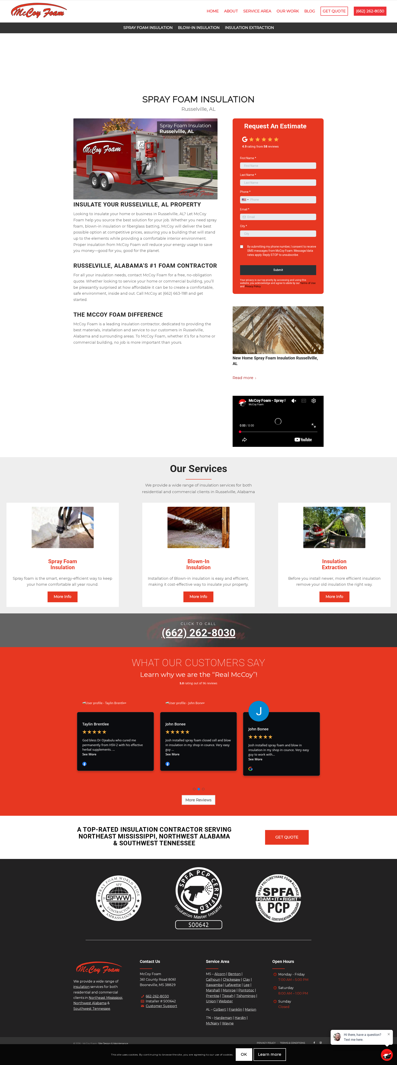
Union (211, 1001)
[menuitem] (212, 11)
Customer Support (161, 1006)
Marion (250, 1009)
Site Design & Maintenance (113, 1043)
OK (244, 1054)
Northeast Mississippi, (106, 998)
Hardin (240, 1018)
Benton (234, 974)
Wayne (228, 1023)
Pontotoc (246, 990)
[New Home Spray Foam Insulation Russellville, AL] (278, 330)
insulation (81, 987)
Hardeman (223, 1018)
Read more (243, 378)
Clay (246, 980)
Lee (247, 985)
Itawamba (214, 985)
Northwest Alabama (89, 1003)
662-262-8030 (157, 996)
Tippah (227, 996)
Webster (226, 1001)
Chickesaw (231, 980)
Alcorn (219, 974)
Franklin (235, 1009)
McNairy (212, 1023)
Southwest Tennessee (91, 1009)
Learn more (269, 1054)
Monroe (229, 990)
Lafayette (233, 985)
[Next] (314, 421)
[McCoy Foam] (39, 11)
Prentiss (212, 996)
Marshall (213, 990)
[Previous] (242, 421)
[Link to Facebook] (314, 1043)
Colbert (219, 1009)
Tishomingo (245, 996)
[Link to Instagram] (320, 1043)
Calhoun (213, 980)
